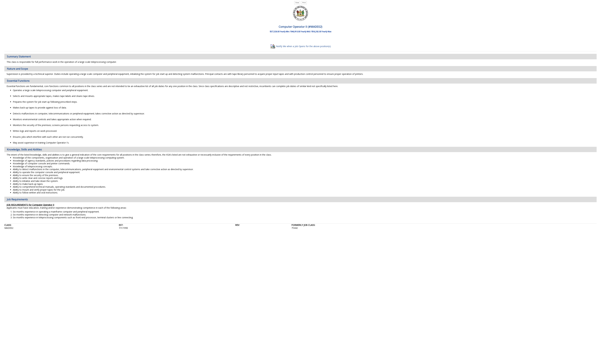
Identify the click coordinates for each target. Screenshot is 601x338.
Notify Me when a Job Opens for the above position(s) (303, 46)
